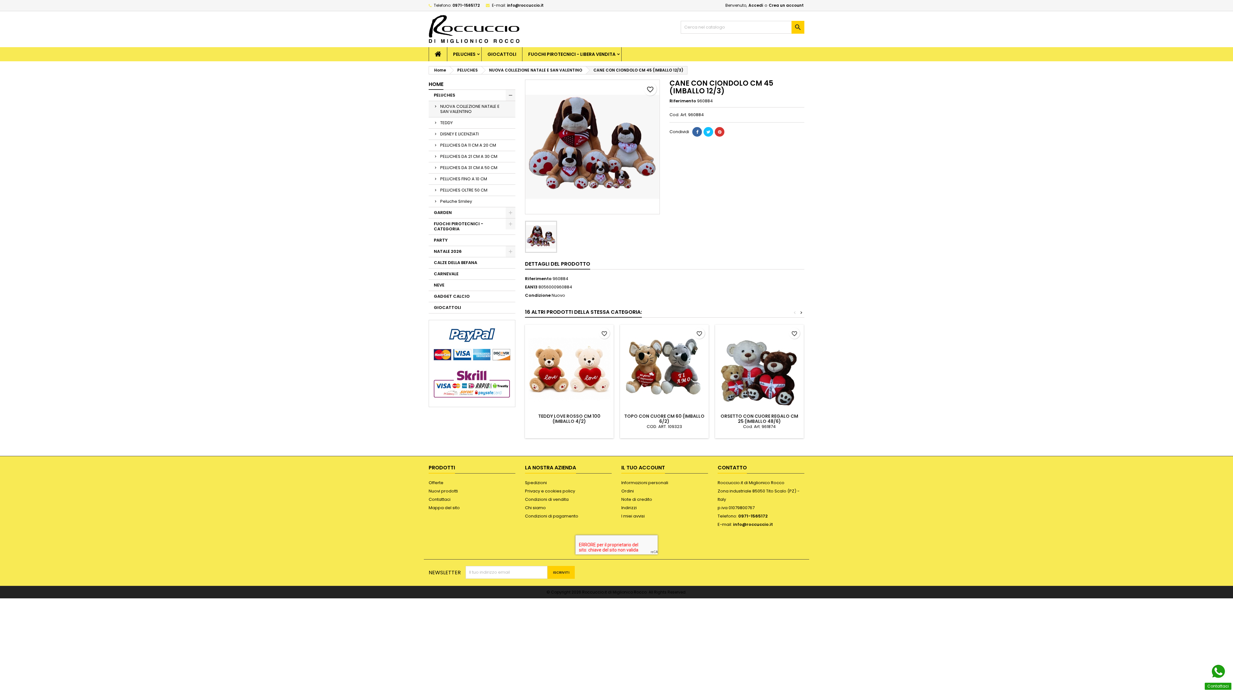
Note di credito (636, 499)
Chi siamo (535, 508)
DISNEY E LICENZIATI (459, 134)
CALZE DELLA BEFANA (455, 263)
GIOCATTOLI (501, 54)
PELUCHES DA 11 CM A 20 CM (468, 145)
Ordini (627, 491)
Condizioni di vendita (547, 499)
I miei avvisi (633, 516)
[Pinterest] (719, 132)
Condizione (538, 295)
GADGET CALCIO (452, 296)
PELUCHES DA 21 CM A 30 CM (468, 156)
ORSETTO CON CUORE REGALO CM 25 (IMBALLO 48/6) (759, 418)
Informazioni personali (644, 483)
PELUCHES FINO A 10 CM (463, 179)
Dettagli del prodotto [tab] (557, 264)
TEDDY (446, 123)
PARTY (441, 240)
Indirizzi (629, 508)
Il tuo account (643, 467)
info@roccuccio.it (525, 5)
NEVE (439, 285)
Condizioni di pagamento (551, 516)
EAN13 (531, 287)
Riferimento (682, 101)
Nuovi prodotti (443, 491)
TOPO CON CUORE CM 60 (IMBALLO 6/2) (664, 418)
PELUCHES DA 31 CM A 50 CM (468, 168)
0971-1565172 (466, 5)
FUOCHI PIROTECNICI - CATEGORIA (458, 226)
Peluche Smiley (456, 201)
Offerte (436, 483)
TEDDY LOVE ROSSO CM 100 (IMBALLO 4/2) (569, 418)
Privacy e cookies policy (550, 491)
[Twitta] (708, 132)
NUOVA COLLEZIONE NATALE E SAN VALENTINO (470, 109)
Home (436, 84)
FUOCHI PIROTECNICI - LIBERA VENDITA (572, 54)
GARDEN (443, 213)
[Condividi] (697, 132)
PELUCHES (464, 54)
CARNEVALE (446, 274)
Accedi (755, 5)
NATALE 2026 (448, 251)
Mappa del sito (444, 508)
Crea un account (786, 5)
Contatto (732, 467)
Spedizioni (536, 483)
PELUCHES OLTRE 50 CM (463, 190)
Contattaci (439, 499)
